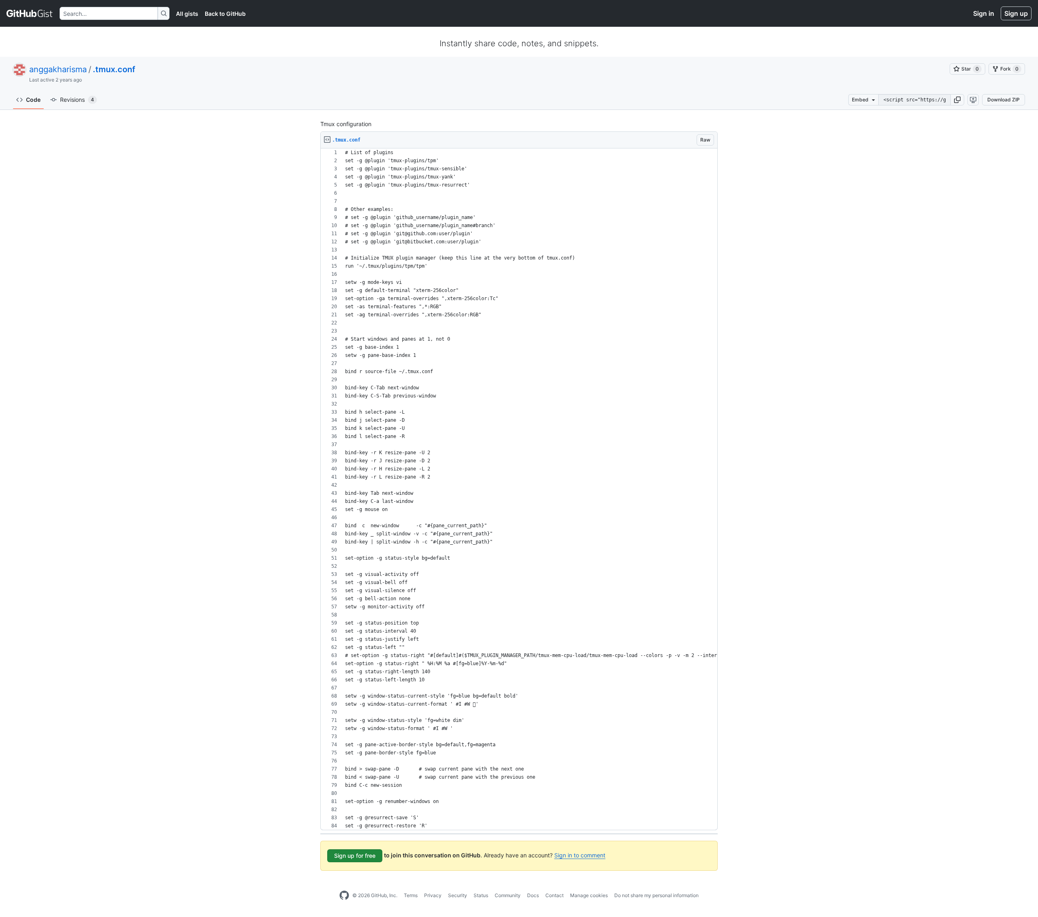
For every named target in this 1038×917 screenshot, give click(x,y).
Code (33, 99)
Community (508, 895)
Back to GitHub (225, 13)
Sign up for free (354, 855)
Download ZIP (1003, 100)
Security (457, 895)
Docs (533, 895)
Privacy (433, 895)
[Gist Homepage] (29, 13)
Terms (411, 895)
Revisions (77, 99)
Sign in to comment (579, 855)
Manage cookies (589, 895)
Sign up (1016, 13)
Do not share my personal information (656, 895)
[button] (957, 99)
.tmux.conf (114, 69)
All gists (187, 13)
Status (481, 895)
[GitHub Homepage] (344, 895)
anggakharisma (58, 69)
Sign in (983, 13)
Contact (554, 895)
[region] (519, 489)
